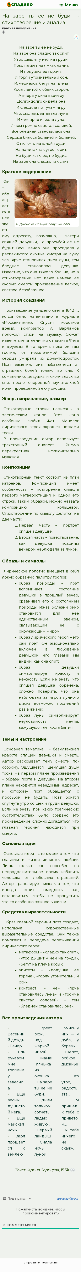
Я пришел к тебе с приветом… (70, 1112)
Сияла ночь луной (43, 1148)
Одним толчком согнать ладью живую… (43, 1112)
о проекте (31, 1262)
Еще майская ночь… (16, 1124)
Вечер (16, 1046)
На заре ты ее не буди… (43, 1088)
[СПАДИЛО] (19, 4)
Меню (71, 4)
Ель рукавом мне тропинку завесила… (16, 1070)
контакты (50, 1262)
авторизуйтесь (67, 1198)
